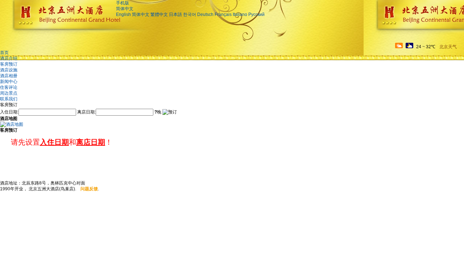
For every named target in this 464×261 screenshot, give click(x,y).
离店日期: (86, 112)
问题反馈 (89, 188)
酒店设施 (8, 69)
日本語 (175, 14)
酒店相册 (8, 75)
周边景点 (8, 93)
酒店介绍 (8, 58)
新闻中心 (8, 81)
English (123, 14)
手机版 (122, 2)
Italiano (240, 14)
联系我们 (8, 99)
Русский (256, 14)
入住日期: (9, 112)
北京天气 (448, 46)
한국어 (189, 14)
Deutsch (205, 14)
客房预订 (8, 64)
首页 (4, 52)
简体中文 (124, 8)
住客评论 (8, 87)
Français (223, 14)
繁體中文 (159, 14)
